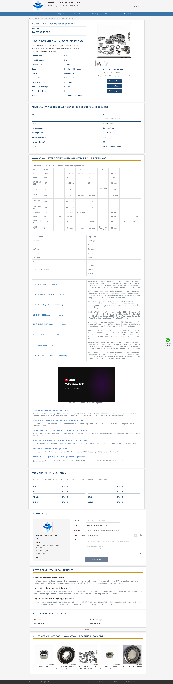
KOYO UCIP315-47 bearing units (45, 285)
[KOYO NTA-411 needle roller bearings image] (114, 40)
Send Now (96, 559)
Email (76, 521)
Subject (77, 531)
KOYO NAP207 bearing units (43, 346)
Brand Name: (37, 56)
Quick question (80, 535)
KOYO (90, 497)
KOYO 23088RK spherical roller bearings (48, 295)
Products (36, 18)
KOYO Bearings (109, 14)
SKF (89, 487)
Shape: (34, 74)
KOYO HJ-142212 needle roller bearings (48, 315)
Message (77, 540)
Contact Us (40, 682)
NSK (34, 487)
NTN (34, 492)
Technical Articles (76, 14)
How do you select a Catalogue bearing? (54, 599)
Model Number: (38, 60)
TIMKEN (36, 497)
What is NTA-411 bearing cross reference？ (114, 76)
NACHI (35, 502)
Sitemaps (55, 682)
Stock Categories (58, 14)
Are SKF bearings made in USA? (49, 578)
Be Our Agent (114, 91)
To (76, 526)
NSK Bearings (125, 14)
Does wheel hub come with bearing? (52, 588)
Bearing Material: (39, 82)
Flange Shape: (37, 78)
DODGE (90, 502)
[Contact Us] (168, 342)
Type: (34, 69)
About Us (32, 682)
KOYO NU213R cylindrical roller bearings (48, 305)
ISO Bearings (93, 14)
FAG (89, 492)
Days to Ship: (37, 65)
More (87, 630)
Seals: (34, 96)
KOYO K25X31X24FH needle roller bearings (49, 324)
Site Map (48, 682)
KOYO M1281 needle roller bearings (46, 334)
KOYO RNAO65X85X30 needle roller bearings (50, 356)
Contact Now (114, 81)
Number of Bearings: (40, 87)
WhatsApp (114, 86)
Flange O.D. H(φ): (39, 91)
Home (44, 14)
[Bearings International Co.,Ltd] (38, 5)
